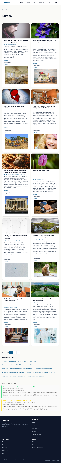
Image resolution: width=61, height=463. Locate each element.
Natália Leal (6, 240)
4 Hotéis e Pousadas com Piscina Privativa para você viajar (19, 361)
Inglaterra (16, 109)
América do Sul (35, 428)
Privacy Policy (47, 460)
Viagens (15, 44)
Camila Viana (35, 239)
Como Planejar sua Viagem (13, 174)
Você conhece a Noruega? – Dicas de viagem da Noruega (15, 299)
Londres (20, 109)
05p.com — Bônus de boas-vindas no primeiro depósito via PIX (19, 386)
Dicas (34, 2)
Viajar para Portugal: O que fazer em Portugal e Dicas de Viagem (44, 106)
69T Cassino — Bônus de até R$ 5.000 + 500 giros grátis (17, 400)
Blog (3, 453)
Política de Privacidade (37, 447)
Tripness (6, 3)
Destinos (28, 2)
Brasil (33, 422)
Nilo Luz (5, 44)
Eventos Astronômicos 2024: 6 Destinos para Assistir (17, 365)
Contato (55, 2)
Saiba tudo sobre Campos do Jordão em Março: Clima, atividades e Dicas (23, 376)
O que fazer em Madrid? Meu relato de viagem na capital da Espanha (44, 41)
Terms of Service (55, 460)
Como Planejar (5, 450)
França (14, 240)
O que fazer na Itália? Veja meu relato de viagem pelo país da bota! (16, 41)
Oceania (34, 431)
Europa (9, 44)
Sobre (48, 2)
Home (21, 2)
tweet (6, 64)
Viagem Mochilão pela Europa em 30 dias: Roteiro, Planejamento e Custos (15, 171)
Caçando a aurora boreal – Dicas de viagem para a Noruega (43, 236)
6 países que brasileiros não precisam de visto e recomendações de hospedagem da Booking (28, 372)
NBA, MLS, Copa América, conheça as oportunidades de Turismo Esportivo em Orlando (27, 368)
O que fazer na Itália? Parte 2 (41, 170)
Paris (17, 240)
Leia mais (6, 60)
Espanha (39, 47)
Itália (12, 44)
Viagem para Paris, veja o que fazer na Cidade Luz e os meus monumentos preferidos (15, 237)
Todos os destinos (36, 434)
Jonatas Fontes (7, 109)
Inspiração (41, 2)
